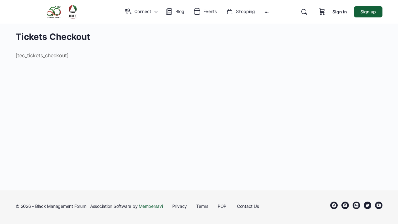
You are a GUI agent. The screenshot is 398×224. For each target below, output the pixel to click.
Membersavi (151, 206)
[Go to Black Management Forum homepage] (62, 11)
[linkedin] (356, 205)
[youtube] (378, 205)
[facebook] (334, 205)
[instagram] (345, 205)
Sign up (368, 11)
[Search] (304, 12)
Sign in (339, 11)
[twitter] (367, 205)
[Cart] (322, 12)
